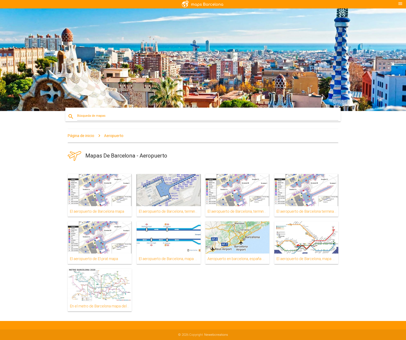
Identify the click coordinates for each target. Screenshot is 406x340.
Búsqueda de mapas (91, 116)
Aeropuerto (113, 135)
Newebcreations (216, 335)
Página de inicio (81, 135)
